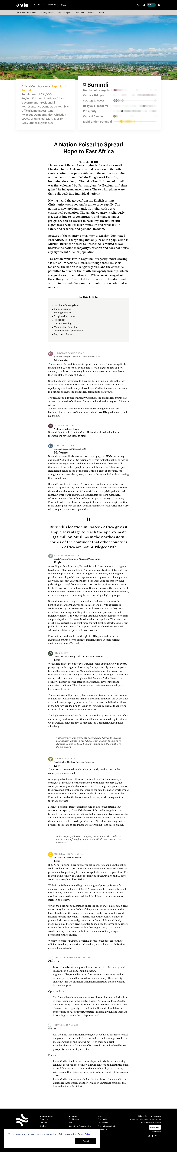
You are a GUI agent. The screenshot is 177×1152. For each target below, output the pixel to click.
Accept (86, 1141)
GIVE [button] (150, 4)
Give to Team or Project (108, 1126)
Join (70, 1122)
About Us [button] (52, 4)
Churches (44, 1119)
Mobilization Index (28, 12)
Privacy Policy (84, 1134)
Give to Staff (103, 1122)
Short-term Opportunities (80, 1126)
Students (43, 1126)
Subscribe (155, 1127)
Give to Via (102, 1119)
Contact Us (102, 1129)
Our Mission (74, 1119)
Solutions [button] (38, 4)
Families (43, 1122)
